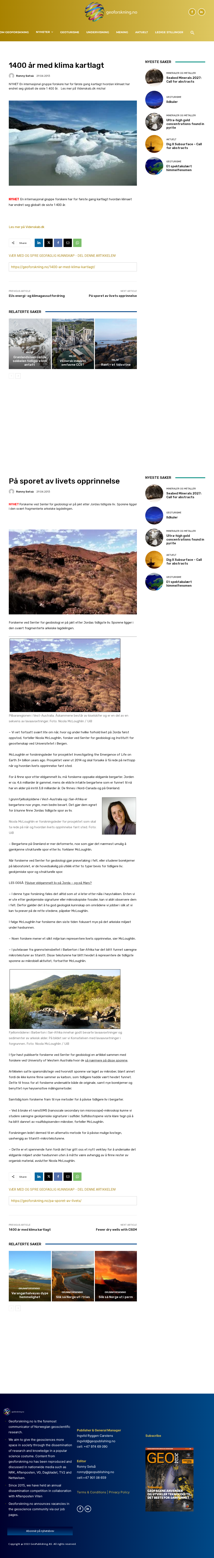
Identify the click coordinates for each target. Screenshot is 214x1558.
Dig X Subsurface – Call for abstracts (184, 146)
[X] (48, 243)
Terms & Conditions (91, 1492)
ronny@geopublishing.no (95, 1472)
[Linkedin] (201, 12)
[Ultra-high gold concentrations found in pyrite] (154, 122)
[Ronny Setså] (12, 75)
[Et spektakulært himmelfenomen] (154, 166)
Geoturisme (173, 97)
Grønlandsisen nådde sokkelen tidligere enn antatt (30, 361)
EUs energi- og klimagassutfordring (37, 296)
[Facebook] (192, 12)
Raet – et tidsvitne (116, 365)
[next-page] (18, 376)
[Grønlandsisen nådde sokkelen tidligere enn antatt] (30, 344)
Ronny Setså (25, 75)
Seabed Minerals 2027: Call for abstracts (183, 79)
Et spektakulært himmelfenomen (179, 168)
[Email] (68, 243)
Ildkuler (172, 102)
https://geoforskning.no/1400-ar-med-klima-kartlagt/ (53, 267)
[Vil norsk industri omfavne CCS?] (73, 344)
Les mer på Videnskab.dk (26, 227)
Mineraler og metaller (181, 73)
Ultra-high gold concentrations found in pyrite (185, 124)
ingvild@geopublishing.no (96, 1441)
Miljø (29, 352)
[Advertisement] (73, 418)
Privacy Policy (119, 1492)
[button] (192, 33)
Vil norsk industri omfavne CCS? (73, 363)
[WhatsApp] (77, 243)
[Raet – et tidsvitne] (116, 344)
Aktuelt (171, 139)
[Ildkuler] (154, 100)
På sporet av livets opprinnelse (113, 296)
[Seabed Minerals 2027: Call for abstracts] (154, 78)
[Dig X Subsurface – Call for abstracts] (154, 144)
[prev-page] (11, 376)
